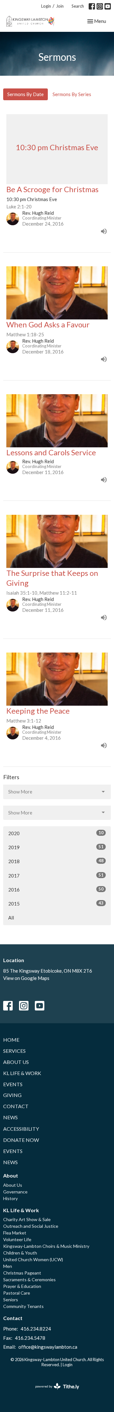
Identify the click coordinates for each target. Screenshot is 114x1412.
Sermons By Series (72, 94)
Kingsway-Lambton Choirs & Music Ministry (46, 1246)
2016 (56, 889)
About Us (16, 1062)
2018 (56, 861)
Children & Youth (20, 1252)
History (10, 1198)
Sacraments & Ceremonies (29, 1279)
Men (7, 1266)
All (11, 917)
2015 (56, 903)
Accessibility (21, 1129)
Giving (12, 1095)
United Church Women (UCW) (33, 1259)
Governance (15, 1191)
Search (78, 6)
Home (11, 1040)
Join (60, 6)
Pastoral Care (16, 1293)
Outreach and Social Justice (30, 1226)
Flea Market (14, 1232)
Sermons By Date (25, 94)
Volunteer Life (17, 1239)
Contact (15, 1106)
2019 (56, 847)
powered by (54, 1391)
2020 (56, 833)
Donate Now (21, 1140)
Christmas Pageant (22, 1273)
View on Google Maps (26, 978)
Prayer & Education (22, 1286)
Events (12, 1084)
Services (14, 1051)
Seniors (10, 1299)
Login (46, 6)
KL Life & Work (22, 1073)
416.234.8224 (36, 1329)
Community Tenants (23, 1306)
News (10, 1117)
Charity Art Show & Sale (27, 1219)
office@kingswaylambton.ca (47, 1347)
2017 (56, 875)
